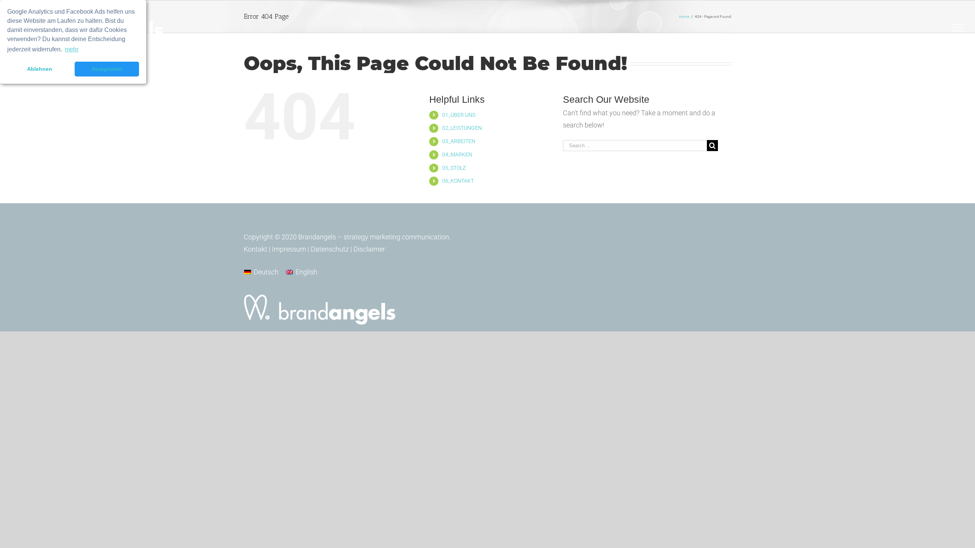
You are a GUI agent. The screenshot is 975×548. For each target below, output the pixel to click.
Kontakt (255, 249)
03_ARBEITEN (458, 141)
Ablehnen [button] (39, 69)
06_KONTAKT (458, 181)
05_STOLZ (454, 168)
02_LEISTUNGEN (462, 128)
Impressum (289, 249)
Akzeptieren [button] (106, 69)
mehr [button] (71, 49)
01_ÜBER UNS (458, 115)
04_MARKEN (457, 154)
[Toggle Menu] (957, 27)
